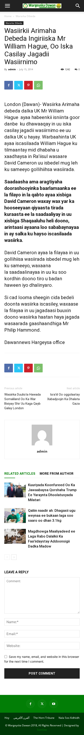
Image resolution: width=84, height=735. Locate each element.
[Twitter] (18, 85)
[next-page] (14, 557)
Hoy (7, 718)
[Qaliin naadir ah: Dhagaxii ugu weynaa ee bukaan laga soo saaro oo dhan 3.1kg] (15, 515)
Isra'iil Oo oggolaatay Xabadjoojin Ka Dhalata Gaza (63, 399)
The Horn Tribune (43, 718)
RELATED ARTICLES (19, 474)
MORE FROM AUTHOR (56, 474)
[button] (7, 6)
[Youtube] (53, 703)
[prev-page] (7, 557)
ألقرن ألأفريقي (21, 718)
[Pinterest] (28, 85)
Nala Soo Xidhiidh (69, 718)
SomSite (42, 730)
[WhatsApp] (38, 85)
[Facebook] (8, 85)
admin (12, 69)
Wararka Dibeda (25, 16)
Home (8, 16)
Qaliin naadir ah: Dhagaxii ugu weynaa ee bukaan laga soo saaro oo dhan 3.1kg (51, 515)
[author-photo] (42, 445)
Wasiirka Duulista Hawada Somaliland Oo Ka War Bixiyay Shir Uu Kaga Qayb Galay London (22, 401)
